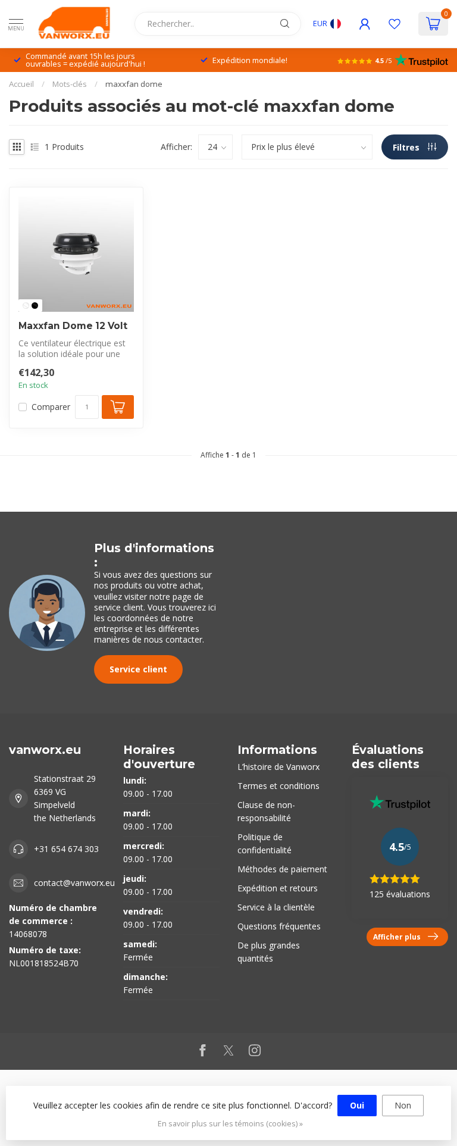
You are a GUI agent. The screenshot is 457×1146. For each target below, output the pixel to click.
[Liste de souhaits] (394, 24)
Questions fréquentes (279, 926)
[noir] (35, 305)
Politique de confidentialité (264, 843)
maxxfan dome (133, 84)
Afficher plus (397, 936)
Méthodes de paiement (282, 869)
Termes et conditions (278, 785)
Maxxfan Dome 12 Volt (72, 326)
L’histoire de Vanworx (278, 766)
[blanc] (26, 305)
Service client (138, 669)
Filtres (407, 147)
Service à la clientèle (276, 907)
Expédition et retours (277, 888)
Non (403, 1105)
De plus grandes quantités (268, 952)
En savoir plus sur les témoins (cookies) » (230, 1124)
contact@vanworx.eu (74, 882)
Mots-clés (69, 84)
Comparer (51, 406)
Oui (357, 1105)
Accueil (21, 84)
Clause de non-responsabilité (266, 811)
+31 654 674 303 (66, 848)
